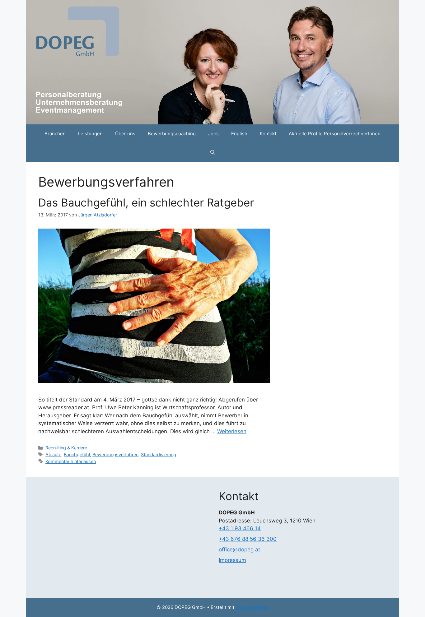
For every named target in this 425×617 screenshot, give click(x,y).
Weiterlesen (231, 431)
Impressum (232, 560)
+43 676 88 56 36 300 (248, 539)
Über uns (125, 134)
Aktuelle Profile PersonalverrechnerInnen (335, 134)
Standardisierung (158, 454)
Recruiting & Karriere (66, 447)
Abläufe (53, 454)
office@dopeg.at (239, 549)
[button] (212, 152)
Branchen (55, 134)
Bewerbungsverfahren (115, 454)
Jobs (213, 134)
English (239, 134)
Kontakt (268, 134)
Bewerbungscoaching (172, 134)
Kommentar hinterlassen (70, 461)
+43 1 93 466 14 (240, 528)
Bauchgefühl (77, 454)
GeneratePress (252, 607)
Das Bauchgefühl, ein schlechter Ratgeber (146, 202)
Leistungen (90, 134)
